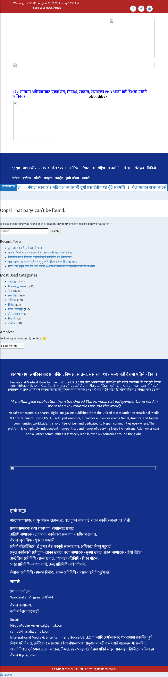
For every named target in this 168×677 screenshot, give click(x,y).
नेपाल (86, 168)
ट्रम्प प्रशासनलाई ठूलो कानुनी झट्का (25, 248)
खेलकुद (139, 168)
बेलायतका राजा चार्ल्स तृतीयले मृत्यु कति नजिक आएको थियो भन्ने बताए (42, 261)
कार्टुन (59, 178)
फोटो (37, 178)
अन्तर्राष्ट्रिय (98, 168)
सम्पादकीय (29, 168)
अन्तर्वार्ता (113, 168)
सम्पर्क (86, 178)
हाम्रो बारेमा (72, 178)
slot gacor (6, 674)
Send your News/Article (47, 7)
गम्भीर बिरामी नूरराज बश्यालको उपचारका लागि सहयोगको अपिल (40, 252)
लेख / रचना (59, 168)
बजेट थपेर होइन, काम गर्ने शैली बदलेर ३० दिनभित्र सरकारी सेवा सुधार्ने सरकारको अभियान (51, 266)
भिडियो (151, 168)
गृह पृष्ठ (16, 168)
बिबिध (15, 178)
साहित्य (48, 178)
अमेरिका (74, 168)
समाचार (44, 168)
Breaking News (17, 286)
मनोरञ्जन (126, 168)
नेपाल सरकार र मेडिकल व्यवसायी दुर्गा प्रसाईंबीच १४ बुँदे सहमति (66, 187)
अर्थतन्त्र (26, 178)
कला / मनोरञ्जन (15, 309)
